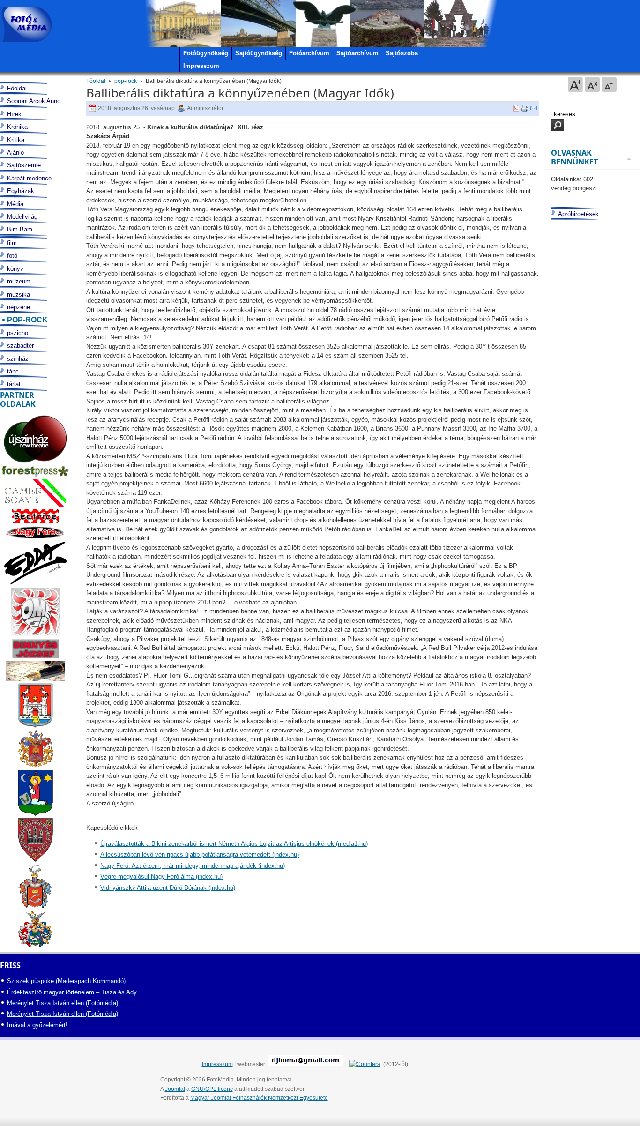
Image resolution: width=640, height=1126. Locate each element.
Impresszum (217, 1064)
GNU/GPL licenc (212, 1089)
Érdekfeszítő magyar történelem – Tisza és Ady (72, 992)
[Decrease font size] (609, 84)
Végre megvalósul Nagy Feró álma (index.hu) (161, 876)
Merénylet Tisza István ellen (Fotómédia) (62, 1003)
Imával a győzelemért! (37, 1025)
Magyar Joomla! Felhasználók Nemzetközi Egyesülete (259, 1098)
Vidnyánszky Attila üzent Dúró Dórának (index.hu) (167, 887)
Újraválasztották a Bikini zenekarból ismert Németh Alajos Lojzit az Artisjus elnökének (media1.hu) (234, 843)
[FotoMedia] (26, 24)
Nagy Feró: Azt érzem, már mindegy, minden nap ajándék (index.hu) (192, 865)
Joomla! (175, 1089)
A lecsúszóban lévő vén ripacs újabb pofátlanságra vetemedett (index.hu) (199, 854)
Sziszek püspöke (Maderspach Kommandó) (66, 980)
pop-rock (125, 81)
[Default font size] (592, 84)
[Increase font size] (575, 84)
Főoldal (95, 81)
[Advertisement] (591, 588)
